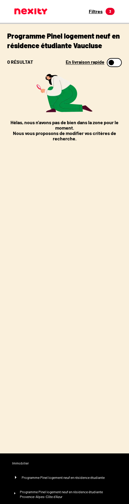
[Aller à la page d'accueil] (30, 11)
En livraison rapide (85, 62)
